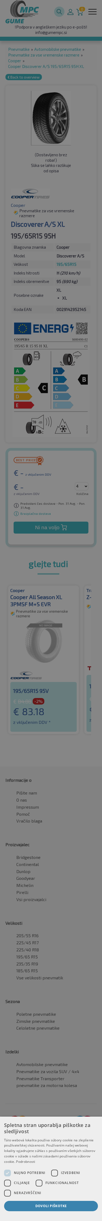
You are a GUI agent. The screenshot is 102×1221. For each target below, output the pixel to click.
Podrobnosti (25, 1161)
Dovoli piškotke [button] (51, 1206)
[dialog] (51, 1169)
